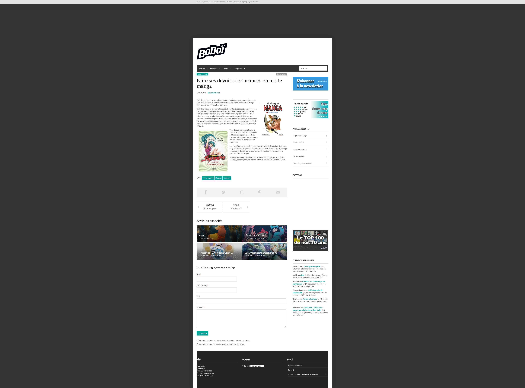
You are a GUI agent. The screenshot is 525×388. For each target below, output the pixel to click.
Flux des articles (204, 371)
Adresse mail (202, 285)
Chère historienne (300, 150)
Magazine (237, 69)
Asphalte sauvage (300, 136)
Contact (291, 370)
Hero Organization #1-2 (303, 163)
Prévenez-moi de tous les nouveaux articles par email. (222, 345)
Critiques (212, 69)
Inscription (201, 366)
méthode (227, 178)
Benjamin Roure (214, 93)
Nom (199, 274)
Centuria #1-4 (299, 143)
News (224, 69)
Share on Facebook (206, 192)
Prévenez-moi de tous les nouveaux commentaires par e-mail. (224, 341)
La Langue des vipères (312, 266)
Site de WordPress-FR (205, 376)
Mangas (199, 74)
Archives (245, 366)
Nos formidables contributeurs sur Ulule (303, 375)
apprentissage (208, 178)
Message (201, 307)
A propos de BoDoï (295, 366)
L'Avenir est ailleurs (310, 299)
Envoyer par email (278, 192)
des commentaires (205, 373)
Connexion (201, 368)
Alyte (302, 275)
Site (198, 296)
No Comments (281, 74)
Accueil (202, 68)
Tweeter (224, 192)
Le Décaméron (299, 156)
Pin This (260, 192)
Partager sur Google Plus (242, 192)
